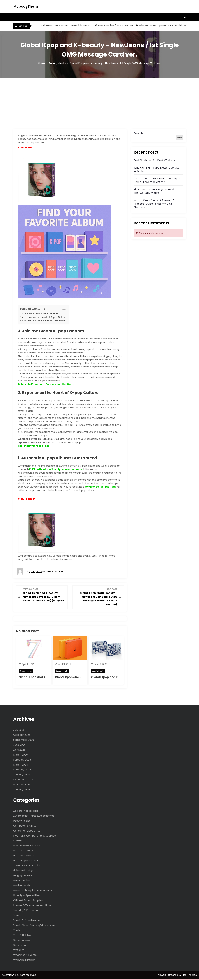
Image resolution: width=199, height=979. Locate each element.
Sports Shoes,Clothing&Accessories (35, 925)
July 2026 (19, 730)
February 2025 (22, 759)
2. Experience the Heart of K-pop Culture (44, 317)
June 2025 (19, 745)
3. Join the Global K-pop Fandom (39, 313)
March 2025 (20, 755)
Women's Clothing (24, 960)
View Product (26, 147)
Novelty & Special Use (26, 895)
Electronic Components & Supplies (34, 835)
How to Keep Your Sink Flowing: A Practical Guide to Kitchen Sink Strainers (154, 204)
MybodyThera (25, 6)
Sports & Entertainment (27, 920)
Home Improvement (25, 860)
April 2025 (19, 750)
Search (138, 133)
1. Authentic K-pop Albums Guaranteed (43, 320)
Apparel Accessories (26, 811)
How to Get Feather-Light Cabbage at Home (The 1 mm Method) (158, 180)
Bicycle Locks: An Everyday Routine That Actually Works (155, 191)
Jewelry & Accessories (27, 865)
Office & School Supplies (28, 900)
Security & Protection (26, 910)
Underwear (20, 945)
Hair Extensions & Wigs (26, 845)
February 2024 (22, 769)
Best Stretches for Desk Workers (106, 25)
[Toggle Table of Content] (62, 309)
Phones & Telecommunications (32, 905)
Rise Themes (189, 975)
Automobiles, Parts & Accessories (33, 816)
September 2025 (23, 740)
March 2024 (20, 764)
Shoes (17, 915)
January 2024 (21, 774)
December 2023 (23, 779)
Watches (18, 950)
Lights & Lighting (23, 870)
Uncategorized (22, 940)
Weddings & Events (25, 955)
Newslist (163, 975)
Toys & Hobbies (22, 935)
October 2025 (21, 735)
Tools (16, 930)
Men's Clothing (22, 880)
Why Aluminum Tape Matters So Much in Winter (54, 25)
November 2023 (23, 784)
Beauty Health (26, 671)
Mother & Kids (21, 885)
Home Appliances (24, 855)
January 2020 (21, 789)
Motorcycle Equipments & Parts (32, 890)
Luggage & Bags (22, 875)
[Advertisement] (99, 101)
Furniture (18, 840)
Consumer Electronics (26, 830)
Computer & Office (25, 826)
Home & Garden (23, 850)
